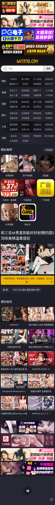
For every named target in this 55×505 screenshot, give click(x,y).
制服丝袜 (14, 106)
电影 (4, 103)
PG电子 (13, 79)
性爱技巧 (49, 129)
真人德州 (25, 79)
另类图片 (49, 118)
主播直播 (37, 95)
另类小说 (25, 129)
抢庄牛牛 (49, 84)
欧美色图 (37, 113)
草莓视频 (37, 136)
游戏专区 (49, 79)
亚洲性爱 (14, 101)
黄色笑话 (37, 129)
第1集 (5, 289)
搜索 (48, 68)
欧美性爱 (49, 101)
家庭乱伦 (25, 124)
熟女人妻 (14, 95)
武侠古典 (49, 124)
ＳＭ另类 (49, 95)
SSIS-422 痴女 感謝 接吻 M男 (26, 289)
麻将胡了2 (13, 84)
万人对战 (37, 79)
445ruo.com (27, 61)
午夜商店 (25, 136)
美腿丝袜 (14, 118)
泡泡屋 (25, 140)
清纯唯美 (25, 118)
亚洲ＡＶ (14, 90)
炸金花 (25, 84)
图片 (4, 115)
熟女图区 (37, 118)
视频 (4, 92)
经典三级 (25, 106)
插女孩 (14, 136)
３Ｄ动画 (49, 90)
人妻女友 (37, 124)
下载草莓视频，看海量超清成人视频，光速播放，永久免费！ (27, 280)
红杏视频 (14, 140)
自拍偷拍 (25, 90)
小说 (4, 126)
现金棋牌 (37, 84)
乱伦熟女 (37, 106)
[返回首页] (51, 499)
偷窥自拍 (14, 113)
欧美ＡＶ (37, 90)
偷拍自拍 (25, 101)
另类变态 (49, 106)
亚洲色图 (25, 113)
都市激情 (14, 124)
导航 (4, 138)
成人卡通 (37, 101)
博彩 (4, 81)
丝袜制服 (25, 95)
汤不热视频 (49, 136)
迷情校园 (14, 129)
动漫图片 (49, 113)
